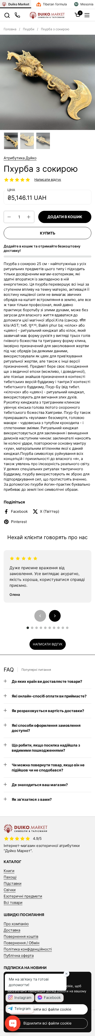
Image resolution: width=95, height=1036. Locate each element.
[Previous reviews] (40, 616)
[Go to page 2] (32, 628)
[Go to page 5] (45, 628)
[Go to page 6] (49, 628)
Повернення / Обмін (21, 942)
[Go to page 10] (67, 628)
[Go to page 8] (58, 628)
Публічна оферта (19, 955)
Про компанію (16, 923)
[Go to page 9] (63, 628)
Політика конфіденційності (28, 949)
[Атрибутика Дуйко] (47, 15)
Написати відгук (47, 180)
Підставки (12, 883)
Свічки (10, 889)
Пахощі (10, 877)
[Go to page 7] (54, 628)
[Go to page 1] (28, 628)
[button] (7, 15)
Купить (47, 233)
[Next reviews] (55, 616)
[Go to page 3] (36, 628)
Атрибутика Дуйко (20, 158)
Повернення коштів (21, 936)
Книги (9, 870)
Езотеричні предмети (23, 896)
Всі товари (13, 902)
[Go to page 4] (41, 628)
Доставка (12, 930)
